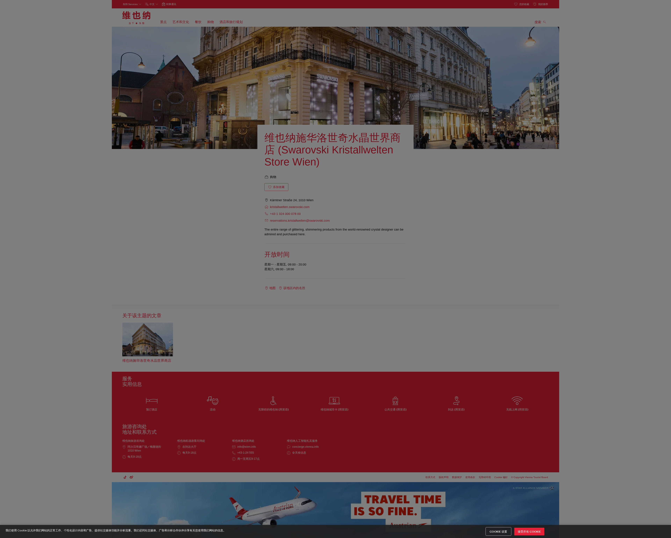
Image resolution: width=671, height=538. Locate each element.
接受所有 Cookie (529, 531)
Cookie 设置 (498, 531)
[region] (335, 531)
